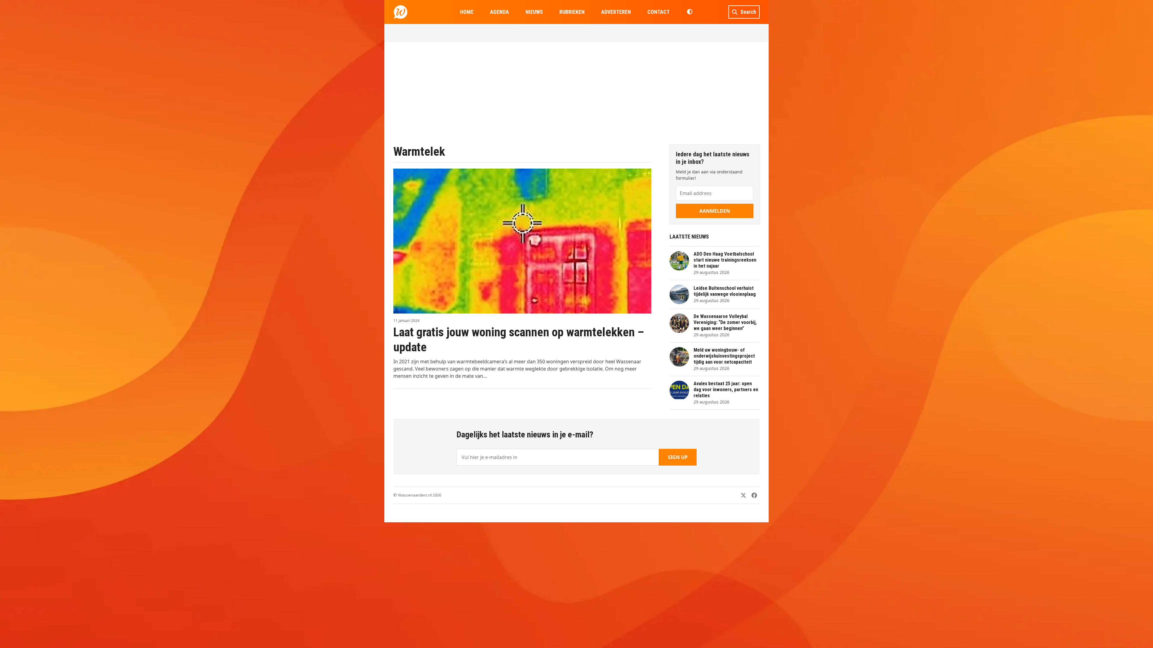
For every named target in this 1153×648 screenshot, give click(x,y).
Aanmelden (714, 211)
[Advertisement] (576, 93)
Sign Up (678, 457)
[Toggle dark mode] (689, 12)
